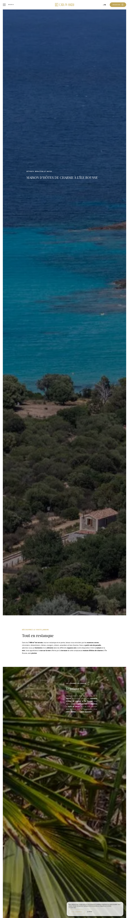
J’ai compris (76, 911)
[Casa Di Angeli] (64, 4)
